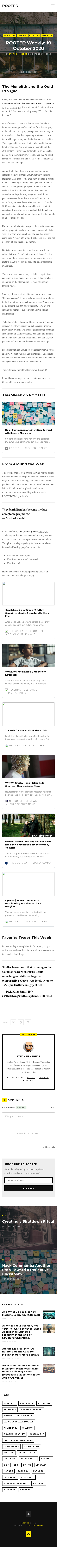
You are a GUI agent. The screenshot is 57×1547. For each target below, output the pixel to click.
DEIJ (6, 1465)
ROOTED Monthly (14, 1434)
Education (9, 36)
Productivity (27, 1452)
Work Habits (28, 1459)
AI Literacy (10, 1428)
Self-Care (47, 36)
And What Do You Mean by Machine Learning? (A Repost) (21, 1313)
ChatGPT (27, 1428)
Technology (31, 1446)
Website (31, 1077)
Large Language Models (18, 1422)
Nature (8, 1471)
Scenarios (10, 1477)
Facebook (44, 1077)
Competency (11, 1446)
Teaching (22, 36)
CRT (16, 1465)
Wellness (10, 1459)
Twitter (29, 1081)
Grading (46, 1459)
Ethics (27, 1465)
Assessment (37, 1434)
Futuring (39, 1483)
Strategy (9, 1489)
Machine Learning (32, 1409)
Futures (38, 1471)
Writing (9, 1452)
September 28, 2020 (39, 996)
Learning (25, 1489)
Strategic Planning (16, 1483)
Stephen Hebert (18, 54)
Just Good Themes (33, 1526)
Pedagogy (34, 36)
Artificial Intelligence (18, 1416)
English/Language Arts (18, 1440)
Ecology (23, 1471)
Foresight (27, 1477)
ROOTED (10, 6)
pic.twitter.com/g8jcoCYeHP (27, 985)
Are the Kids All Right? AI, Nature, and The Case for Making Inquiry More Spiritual (20, 1351)
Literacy (41, 1465)
